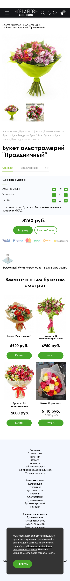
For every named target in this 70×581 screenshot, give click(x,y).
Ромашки (35, 506)
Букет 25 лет (36, 135)
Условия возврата (35, 473)
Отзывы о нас (35, 453)
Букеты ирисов (35, 500)
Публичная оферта (35, 466)
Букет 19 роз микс (50, 403)
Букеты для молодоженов (25, 139)
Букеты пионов (35, 517)
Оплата (35, 460)
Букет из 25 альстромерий (19, 404)
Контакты (35, 463)
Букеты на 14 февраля (31, 131)
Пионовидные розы (35, 520)
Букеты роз (35, 487)
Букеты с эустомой (35, 503)
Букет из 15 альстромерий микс (51, 337)
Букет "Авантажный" (19, 336)
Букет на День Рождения (15, 135)
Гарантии (35, 456)
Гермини (35, 493)
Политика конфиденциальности (35, 470)
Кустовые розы (35, 490)
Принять (22, 563)
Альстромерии (10, 131)
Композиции (35, 483)
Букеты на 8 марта (54, 131)
